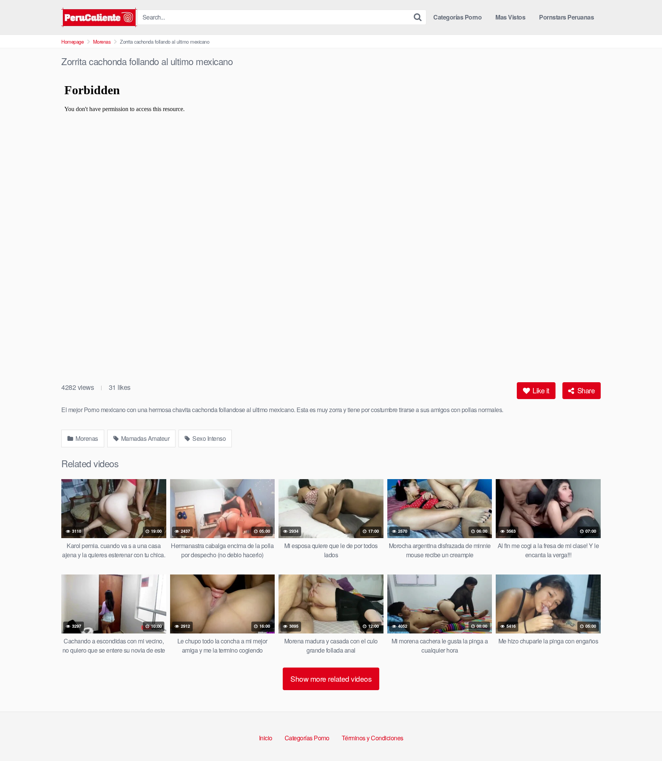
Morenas (102, 41)
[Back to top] (641, 736)
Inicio (265, 737)
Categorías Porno (457, 17)
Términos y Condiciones (372, 737)
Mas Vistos (510, 17)
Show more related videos (331, 678)
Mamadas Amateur (144, 438)
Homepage (72, 41)
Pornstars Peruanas (566, 17)
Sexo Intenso (208, 438)
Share (585, 390)
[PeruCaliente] (99, 17)
